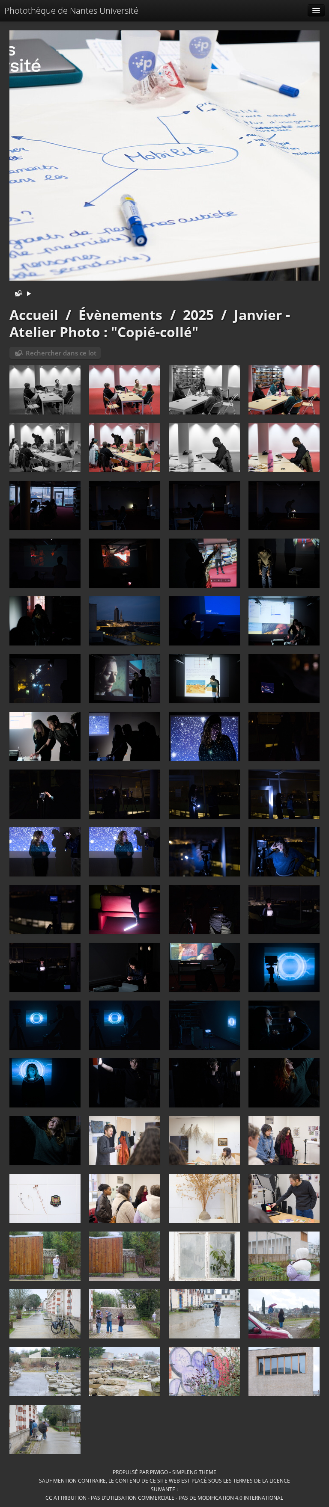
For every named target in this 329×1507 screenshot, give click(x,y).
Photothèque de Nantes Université (71, 10)
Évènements (120, 314)
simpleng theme (194, 1472)
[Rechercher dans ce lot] (17, 294)
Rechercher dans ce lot (61, 353)
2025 (198, 314)
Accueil (33, 314)
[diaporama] (29, 294)
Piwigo (159, 1472)
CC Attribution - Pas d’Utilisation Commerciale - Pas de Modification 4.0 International (164, 1497)
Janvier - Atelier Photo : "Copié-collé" (149, 323)
